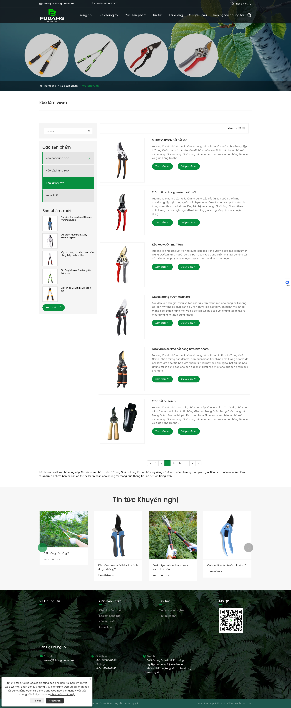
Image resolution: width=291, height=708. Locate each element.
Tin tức (158, 15)
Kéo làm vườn (90, 86)
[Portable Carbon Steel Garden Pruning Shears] (50, 223)
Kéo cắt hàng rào (57, 171)
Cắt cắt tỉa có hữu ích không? (226, 565)
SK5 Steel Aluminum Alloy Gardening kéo (74, 236)
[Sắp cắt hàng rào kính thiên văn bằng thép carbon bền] (50, 258)
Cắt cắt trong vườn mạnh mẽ (171, 297)
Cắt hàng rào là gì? (56, 553)
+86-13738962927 (105, 4)
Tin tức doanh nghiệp (172, 610)
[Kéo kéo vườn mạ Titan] (122, 264)
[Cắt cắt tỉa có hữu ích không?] (227, 535)
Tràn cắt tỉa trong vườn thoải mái (174, 192)
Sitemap (209, 703)
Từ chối (37, 701)
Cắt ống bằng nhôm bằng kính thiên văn (76, 272)
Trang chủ (85, 15)
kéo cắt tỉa (52, 196)
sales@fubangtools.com (56, 4)
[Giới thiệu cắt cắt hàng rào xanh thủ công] (173, 535)
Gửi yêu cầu (198, 15)
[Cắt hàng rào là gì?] (64, 529)
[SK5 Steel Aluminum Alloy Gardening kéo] (50, 241)
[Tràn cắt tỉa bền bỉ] (122, 421)
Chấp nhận (55, 701)
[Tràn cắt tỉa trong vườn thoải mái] (122, 212)
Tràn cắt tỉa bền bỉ (164, 401)
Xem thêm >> (162, 166)
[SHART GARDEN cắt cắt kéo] (122, 160)
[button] (42, 547)
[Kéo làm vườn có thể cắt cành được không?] (118, 535)
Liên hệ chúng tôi (53, 647)
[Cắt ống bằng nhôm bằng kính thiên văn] (50, 276)
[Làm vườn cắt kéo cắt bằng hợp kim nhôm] (122, 369)
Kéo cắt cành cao (57, 158)
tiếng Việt (242, 4)
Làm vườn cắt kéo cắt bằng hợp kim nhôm (180, 349)
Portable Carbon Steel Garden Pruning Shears (76, 219)
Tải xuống (176, 15)
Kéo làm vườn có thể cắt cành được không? (118, 567)
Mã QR (224, 601)
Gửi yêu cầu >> (188, 166)
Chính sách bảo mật (239, 703)
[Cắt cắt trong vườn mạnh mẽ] (122, 317)
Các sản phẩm (136, 15)
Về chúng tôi (109, 15)
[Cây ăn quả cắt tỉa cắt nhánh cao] (50, 294)
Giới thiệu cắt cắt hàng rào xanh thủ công (170, 567)
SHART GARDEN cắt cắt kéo (169, 140)
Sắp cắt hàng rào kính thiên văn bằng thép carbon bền (77, 254)
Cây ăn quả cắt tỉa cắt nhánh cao (76, 289)
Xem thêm (52, 308)
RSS (217, 703)
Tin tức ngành (167, 616)
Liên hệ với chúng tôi (228, 15)
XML (223, 703)
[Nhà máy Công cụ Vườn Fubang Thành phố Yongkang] (52, 15)
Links (199, 703)
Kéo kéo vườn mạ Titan (167, 244)
